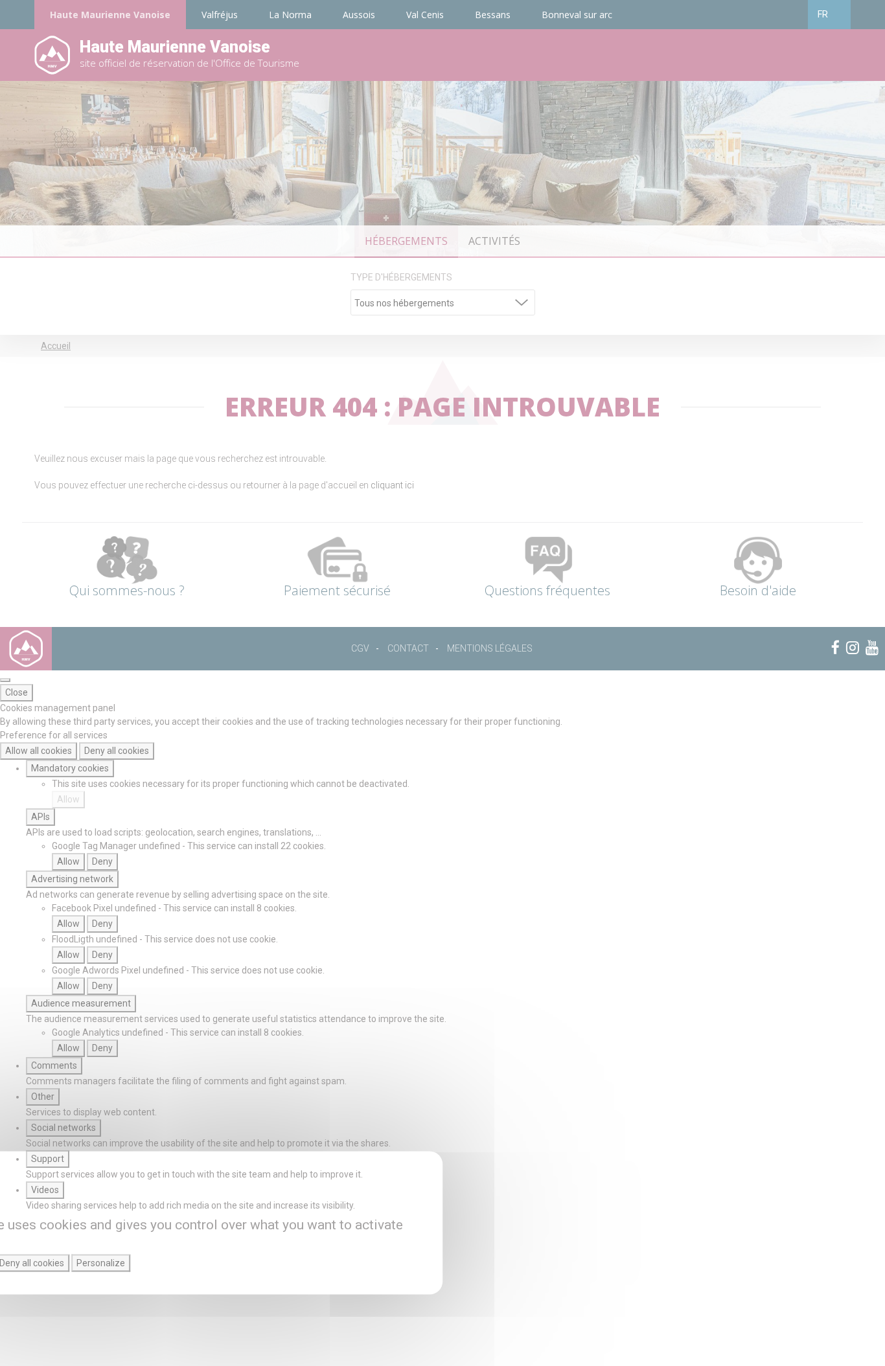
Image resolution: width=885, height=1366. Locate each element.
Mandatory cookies (70, 768)
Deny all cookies (116, 751)
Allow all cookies (38, 751)
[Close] (5, 680)
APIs (40, 817)
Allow (68, 799)
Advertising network (72, 879)
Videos (45, 1190)
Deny (102, 861)
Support (47, 1159)
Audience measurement (81, 1003)
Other (42, 1096)
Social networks (63, 1127)
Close (16, 692)
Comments (54, 1065)
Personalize (100, 1263)
